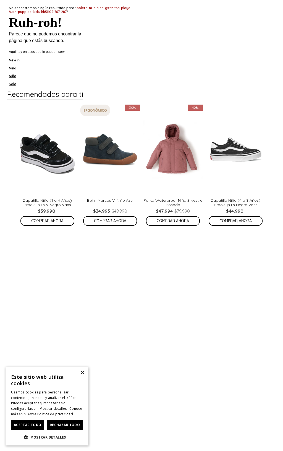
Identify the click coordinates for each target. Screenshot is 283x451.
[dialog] (47, 406)
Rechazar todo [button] (65, 425)
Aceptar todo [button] (27, 425)
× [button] (82, 373)
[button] (47, 437)
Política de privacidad (55, 414)
